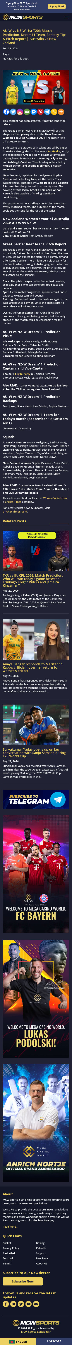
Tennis (7, 1263)
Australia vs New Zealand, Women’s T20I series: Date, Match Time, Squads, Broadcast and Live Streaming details (36, 489)
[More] (60, 112)
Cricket (7, 1243)
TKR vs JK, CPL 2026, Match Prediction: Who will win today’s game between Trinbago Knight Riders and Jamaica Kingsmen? (33, 580)
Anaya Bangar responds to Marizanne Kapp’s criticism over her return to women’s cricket (32, 667)
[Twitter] (12, 112)
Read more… (10, 1226)
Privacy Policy (11, 1248)
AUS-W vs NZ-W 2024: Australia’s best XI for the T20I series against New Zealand (35, 387)
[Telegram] (46, 112)
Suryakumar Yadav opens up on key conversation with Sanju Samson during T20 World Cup (34, 752)
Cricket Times (13, 501)
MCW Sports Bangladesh (36, 1331)
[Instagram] (19, 112)
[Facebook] (5, 112)
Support (41, 1253)
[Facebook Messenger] (32, 112)
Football (8, 1258)
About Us (41, 1263)
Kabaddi (41, 1248)
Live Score (42, 1258)
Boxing (40, 1243)
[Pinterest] (39, 112)
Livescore (54, 1341)
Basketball (9, 1253)
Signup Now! (56, 6)
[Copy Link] (53, 112)
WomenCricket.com (55, 498)
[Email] (26, 112)
